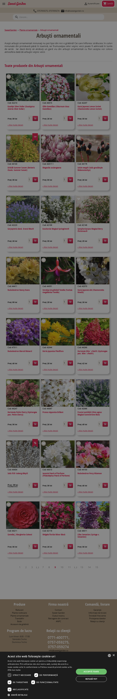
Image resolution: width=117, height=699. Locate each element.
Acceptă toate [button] (91, 671)
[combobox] (109, 655)
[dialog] (58, 675)
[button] (40, 695)
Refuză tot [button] (91, 679)
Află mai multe (14, 670)
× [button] (113, 655)
